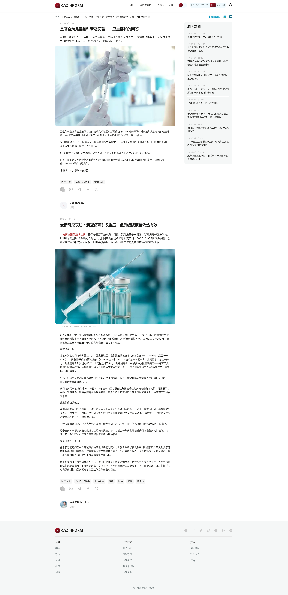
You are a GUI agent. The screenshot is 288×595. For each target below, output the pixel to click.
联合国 (140, 481)
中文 (212, 5)
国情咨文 (99, 16)
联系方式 (195, 554)
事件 (91, 16)
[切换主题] (182, 5)
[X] (96, 189)
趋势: (58, 17)
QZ (197, 5)
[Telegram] (79, 189)
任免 (84, 16)
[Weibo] (208, 530)
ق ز (218, 5)
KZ (192, 5)
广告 (192, 560)
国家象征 (127, 560)
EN (207, 5)
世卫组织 (99, 481)
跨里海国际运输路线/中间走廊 (120, 16)
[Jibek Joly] (215, 16)
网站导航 (195, 548)
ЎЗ (223, 5)
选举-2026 (67, 16)
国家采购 (127, 572)
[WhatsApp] (71, 189)
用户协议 (127, 548)
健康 (130, 481)
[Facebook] (88, 189)
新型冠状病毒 (82, 182)
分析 (171, 5)
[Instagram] (62, 189)
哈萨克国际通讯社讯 (74, 234)
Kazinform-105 (144, 16)
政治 (58, 554)
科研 (111, 481)
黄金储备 (99, 182)
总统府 (77, 16)
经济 (58, 566)
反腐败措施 (128, 566)
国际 (120, 481)
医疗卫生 (66, 182)
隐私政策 (127, 554)
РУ (202, 5)
